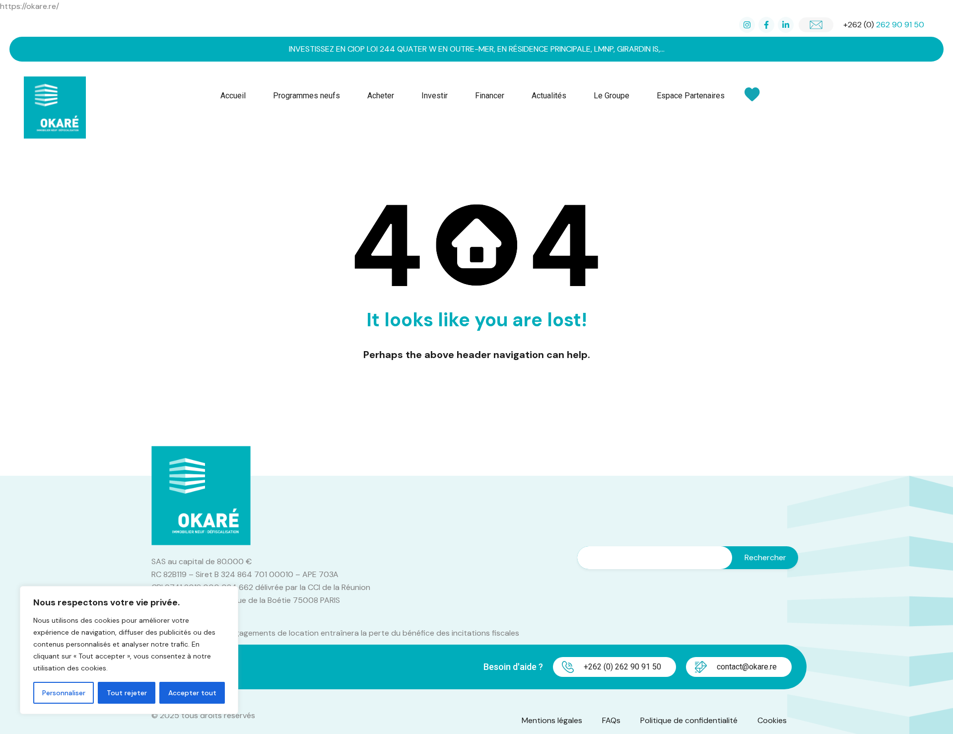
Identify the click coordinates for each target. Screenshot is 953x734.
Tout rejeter (127, 692)
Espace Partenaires (691, 95)
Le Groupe (611, 95)
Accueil (233, 95)
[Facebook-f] (766, 25)
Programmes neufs (306, 95)
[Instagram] (747, 25)
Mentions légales (552, 720)
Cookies (772, 720)
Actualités (549, 95)
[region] (129, 650)
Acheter (380, 95)
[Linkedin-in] (786, 25)
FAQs (611, 720)
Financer (489, 95)
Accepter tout (192, 692)
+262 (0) (883, 24)
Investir (434, 95)
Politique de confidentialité (689, 720)
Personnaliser (63, 692)
